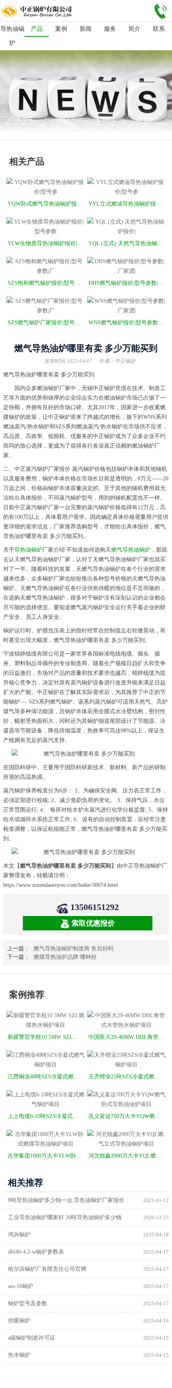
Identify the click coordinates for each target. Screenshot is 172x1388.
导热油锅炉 (12, 36)
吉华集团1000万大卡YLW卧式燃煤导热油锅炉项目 (46, 1156)
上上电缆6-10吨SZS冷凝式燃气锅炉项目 (46, 1116)
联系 (159, 29)
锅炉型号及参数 (27, 1303)
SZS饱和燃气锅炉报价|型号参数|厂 (46, 283)
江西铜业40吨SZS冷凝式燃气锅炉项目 (46, 1077)
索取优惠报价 (93, 923)
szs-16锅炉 (20, 1286)
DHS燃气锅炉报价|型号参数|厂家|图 (127, 283)
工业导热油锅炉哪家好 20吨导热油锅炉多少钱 (65, 1217)
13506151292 (94, 907)
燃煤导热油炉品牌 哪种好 (65, 957)
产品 (37, 29)
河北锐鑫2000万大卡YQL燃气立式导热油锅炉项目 (127, 1156)
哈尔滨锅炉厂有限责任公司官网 (47, 1269)
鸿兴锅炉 (19, 1235)
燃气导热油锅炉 (130, 550)
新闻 (86, 29)
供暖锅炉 (19, 1321)
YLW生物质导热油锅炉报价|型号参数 (46, 243)
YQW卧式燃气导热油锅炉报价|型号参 (46, 204)
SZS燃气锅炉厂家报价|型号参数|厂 (46, 323)
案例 (61, 29)
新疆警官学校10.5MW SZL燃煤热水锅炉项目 (46, 1037)
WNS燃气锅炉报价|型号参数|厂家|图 (127, 323)
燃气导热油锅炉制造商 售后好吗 (74, 949)
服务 (110, 29)
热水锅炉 (19, 1355)
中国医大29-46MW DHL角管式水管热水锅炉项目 (127, 1037)
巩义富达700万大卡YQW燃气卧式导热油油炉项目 (127, 1116)
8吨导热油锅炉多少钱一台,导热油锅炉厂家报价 (66, 1200)
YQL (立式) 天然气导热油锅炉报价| (127, 243)
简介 (134, 29)
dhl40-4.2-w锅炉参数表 (36, 1252)
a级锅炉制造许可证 (31, 1338)
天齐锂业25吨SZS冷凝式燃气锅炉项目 (127, 1077)
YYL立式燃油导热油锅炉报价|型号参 (127, 204)
